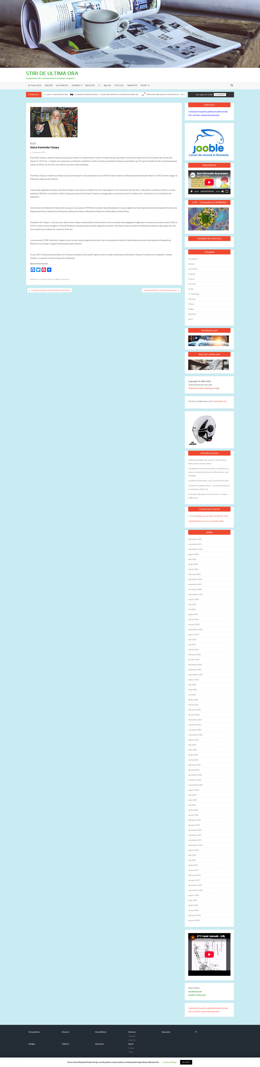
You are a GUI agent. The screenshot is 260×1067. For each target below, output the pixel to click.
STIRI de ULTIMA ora (52, 73)
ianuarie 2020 (194, 825)
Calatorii (191, 274)
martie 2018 (193, 910)
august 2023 (193, 634)
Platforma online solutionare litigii (203, 388)
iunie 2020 (192, 800)
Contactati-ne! (219, 401)
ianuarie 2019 (194, 880)
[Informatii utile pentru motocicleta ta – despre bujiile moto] (112, 94)
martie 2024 (193, 619)
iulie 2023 (192, 639)
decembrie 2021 (195, 720)
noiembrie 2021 (194, 725)
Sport (144, 85)
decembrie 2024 (195, 579)
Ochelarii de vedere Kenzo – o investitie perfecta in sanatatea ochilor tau (76, 94)
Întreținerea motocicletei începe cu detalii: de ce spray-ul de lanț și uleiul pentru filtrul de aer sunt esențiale (208, 472)
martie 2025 (193, 569)
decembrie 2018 (195, 885)
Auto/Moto (62, 85)
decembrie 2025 (195, 539)
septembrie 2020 (195, 785)
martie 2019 (193, 870)
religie (57, 279)
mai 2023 (192, 644)
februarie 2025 (194, 574)
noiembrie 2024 (194, 584)
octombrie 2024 (195, 589)
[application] (209, 182)
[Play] (191, 191)
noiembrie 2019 (194, 835)
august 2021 (193, 740)
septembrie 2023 (195, 629)
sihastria (65, 279)
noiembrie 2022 (194, 669)
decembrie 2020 (195, 775)
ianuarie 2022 (194, 715)
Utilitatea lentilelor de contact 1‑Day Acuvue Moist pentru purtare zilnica (207, 462)
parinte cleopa (46, 279)
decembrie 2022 (195, 664)
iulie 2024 (192, 604)
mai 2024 (192, 609)
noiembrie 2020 (194, 780)
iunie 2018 (192, 900)
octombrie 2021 (195, 730)
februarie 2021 (194, 765)
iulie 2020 (192, 795)
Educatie (90, 85)
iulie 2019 (192, 855)
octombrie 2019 (195, 840)
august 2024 (193, 599)
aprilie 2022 (193, 699)
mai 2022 (192, 694)
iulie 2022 (192, 684)
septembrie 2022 (195, 674)
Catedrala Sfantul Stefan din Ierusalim (160, 290)
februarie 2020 (194, 820)
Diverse (76, 85)
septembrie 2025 (195, 549)
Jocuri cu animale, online (214, 521)
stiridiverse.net (195, 991)
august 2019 (193, 850)
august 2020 (193, 790)
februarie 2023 (194, 654)
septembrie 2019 (195, 845)
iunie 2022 (192, 689)
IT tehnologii (193, 294)
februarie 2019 (194, 875)
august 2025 (193, 554)
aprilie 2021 (193, 755)
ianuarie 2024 (194, 624)
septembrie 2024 (195, 594)
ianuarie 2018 (194, 920)
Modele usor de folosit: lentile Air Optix (211, 516)
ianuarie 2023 (194, 659)
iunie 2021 (192, 750)
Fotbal (191, 289)
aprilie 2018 (193, 905)
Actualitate (34, 85)
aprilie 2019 (193, 865)
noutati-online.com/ (197, 995)
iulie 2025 (192, 559)
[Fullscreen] (227, 191)
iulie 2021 (192, 745)
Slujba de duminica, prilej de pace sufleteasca (50, 290)
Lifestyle (192, 299)
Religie (107, 85)
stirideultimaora (195, 521)
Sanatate (132, 85)
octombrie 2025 (195, 544)
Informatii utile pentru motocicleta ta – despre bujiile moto (140, 94)
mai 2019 (192, 860)
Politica (119, 85)
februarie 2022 (194, 709)
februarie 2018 (194, 915)
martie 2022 (193, 704)
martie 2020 (193, 815)
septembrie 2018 (195, 890)
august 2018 (193, 895)
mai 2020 (192, 805)
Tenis (130, 1052)
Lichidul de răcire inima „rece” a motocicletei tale (208, 480)
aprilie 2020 (193, 810)
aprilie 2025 (193, 564)
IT (99, 85)
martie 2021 (193, 760)
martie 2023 (193, 649)
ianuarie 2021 (194, 770)
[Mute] (222, 191)
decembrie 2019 (195, 830)
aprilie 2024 (193, 614)
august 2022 (193, 679)
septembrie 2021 (195, 735)
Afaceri (49, 85)
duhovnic (34, 279)
